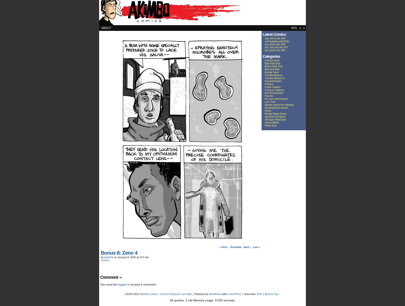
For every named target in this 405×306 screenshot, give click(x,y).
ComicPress (234, 294)
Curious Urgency (274, 90)
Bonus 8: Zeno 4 (119, 253)
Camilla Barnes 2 (275, 78)
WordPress (215, 294)
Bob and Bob (272, 69)
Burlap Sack (272, 72)
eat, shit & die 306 (275, 50)
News (268, 110)
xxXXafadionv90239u (277, 41)
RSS (294, 28)
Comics (105, 260)
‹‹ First (223, 247)
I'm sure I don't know (276, 98)
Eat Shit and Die (274, 93)
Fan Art (269, 96)
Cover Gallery (273, 87)
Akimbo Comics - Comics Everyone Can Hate (166, 294)
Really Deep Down (275, 113)
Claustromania (273, 81)
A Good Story (272, 60)
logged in (124, 284)
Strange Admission (275, 119)
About (106, 28)
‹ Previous (235, 247)
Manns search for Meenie (279, 104)
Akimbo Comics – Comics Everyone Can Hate (202, 12)
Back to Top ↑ (272, 294)
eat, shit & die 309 (275, 38)
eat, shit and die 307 (276, 47)
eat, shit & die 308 (275, 44)
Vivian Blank (272, 122)
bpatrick (108, 257)
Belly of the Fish (274, 66)
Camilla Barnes (273, 75)
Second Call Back (275, 116)
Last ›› (257, 247)
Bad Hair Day (272, 63)
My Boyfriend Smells (276, 107)
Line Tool (270, 101)
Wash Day (271, 125)
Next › (247, 247)
